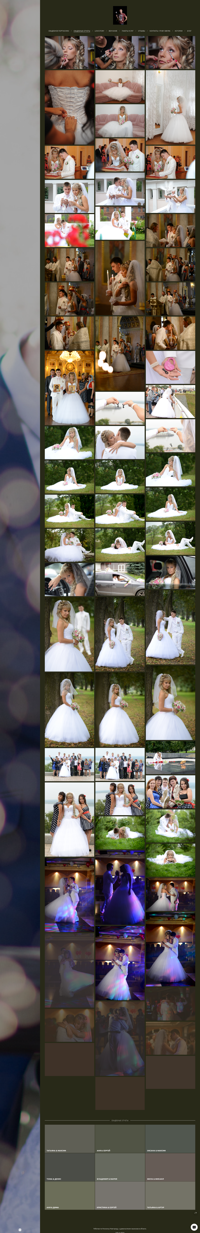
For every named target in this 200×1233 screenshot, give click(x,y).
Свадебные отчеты (82, 31)
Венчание (113, 31)
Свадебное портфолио (58, 31)
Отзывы (141, 31)
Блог (189, 31)
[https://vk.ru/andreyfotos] (20, 1229)
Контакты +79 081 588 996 (160, 31)
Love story (99, 31)
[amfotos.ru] (120, 15)
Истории (179, 31)
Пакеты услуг (127, 31)
